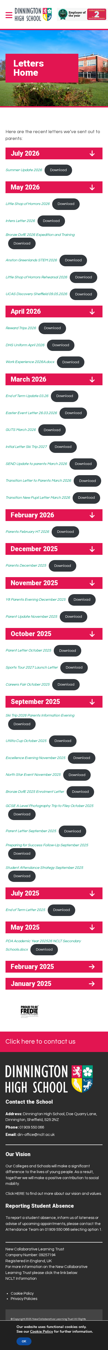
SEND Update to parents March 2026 (36, 464)
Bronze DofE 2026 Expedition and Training (40, 235)
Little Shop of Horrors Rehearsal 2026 (36, 277)
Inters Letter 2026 (20, 221)
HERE (20, 1194)
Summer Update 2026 (24, 170)
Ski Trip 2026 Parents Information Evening (40, 715)
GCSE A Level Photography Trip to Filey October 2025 (49, 806)
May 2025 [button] (25, 927)
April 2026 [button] (26, 311)
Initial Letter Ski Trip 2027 (26, 447)
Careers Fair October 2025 (28, 684)
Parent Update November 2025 (31, 617)
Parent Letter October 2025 (28, 651)
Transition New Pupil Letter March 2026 (38, 498)
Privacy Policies (24, 1299)
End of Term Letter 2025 (25, 910)
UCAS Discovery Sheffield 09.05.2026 (36, 294)
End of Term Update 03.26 (27, 396)
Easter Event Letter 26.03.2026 (31, 413)
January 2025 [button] (31, 984)
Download (58, 170)
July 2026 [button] (25, 153)
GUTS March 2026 (21, 430)
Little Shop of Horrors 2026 (28, 204)
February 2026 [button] (32, 515)
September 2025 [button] (35, 702)
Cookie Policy (22, 1293)
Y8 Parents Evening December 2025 (36, 599)
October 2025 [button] (31, 634)
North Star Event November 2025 (33, 775)
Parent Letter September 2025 (31, 831)
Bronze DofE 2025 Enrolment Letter (35, 792)
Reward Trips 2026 (21, 328)
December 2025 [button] (34, 549)
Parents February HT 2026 (27, 532)
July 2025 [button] (25, 893)
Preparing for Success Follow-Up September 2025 (47, 845)
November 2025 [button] (34, 583)
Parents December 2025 (26, 566)
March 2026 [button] (28, 379)
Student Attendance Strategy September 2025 (44, 868)
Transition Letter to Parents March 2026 (38, 481)
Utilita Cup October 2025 (26, 741)
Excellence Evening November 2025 (35, 758)
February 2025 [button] (32, 967)
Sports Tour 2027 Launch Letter (32, 667)
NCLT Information (21, 1279)
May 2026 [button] (25, 187)
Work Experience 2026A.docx (30, 362)
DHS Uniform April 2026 (25, 345)
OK (24, 1341)
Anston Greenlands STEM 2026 (31, 260)
